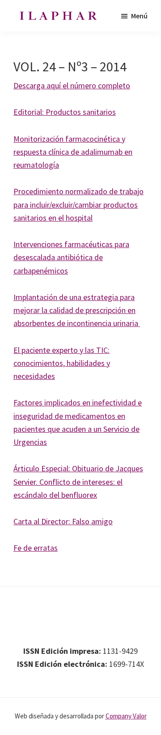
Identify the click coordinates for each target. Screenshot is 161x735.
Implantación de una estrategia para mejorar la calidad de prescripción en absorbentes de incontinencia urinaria (76, 310)
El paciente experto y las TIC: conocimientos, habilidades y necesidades (61, 363)
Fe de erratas (35, 548)
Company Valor (126, 716)
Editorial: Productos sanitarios (64, 112)
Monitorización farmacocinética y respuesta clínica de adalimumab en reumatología (72, 152)
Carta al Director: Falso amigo (63, 521)
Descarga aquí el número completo (71, 85)
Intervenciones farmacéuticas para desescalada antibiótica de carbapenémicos (71, 257)
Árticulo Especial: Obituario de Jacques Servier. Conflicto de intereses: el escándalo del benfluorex (78, 481)
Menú (139, 15)
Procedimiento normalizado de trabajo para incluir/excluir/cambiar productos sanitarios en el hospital (78, 204)
